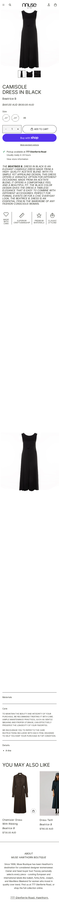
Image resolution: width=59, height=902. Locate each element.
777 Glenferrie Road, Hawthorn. (29, 897)
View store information (17, 159)
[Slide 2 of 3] (29, 74)
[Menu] (3, 4)
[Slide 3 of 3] (37, 74)
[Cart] (55, 5)
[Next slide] (53, 802)
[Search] (10, 5)
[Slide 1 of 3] (21, 74)
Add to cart (41, 129)
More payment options (29, 145)
